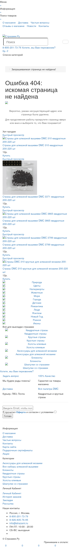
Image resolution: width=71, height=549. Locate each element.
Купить (6, 155)
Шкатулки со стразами (35, 367)
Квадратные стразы (35, 333)
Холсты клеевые (35, 347)
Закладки (8, 500)
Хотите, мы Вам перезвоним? (38, 47)
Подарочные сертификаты (18, 450)
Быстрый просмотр (13, 135)
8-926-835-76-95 (18, 519)
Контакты (44, 26)
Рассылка (8, 503)
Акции (6, 453)
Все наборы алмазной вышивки (20, 466)
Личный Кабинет (12, 493)
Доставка (23, 22)
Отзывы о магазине (13, 26)
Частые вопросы (40, 22)
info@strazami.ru (18, 523)
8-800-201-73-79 (18, 516)
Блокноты (35, 361)
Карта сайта (9, 446)
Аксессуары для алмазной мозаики (35, 354)
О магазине (9, 22)
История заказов (12, 496)
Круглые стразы (35, 340)
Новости (31, 26)
